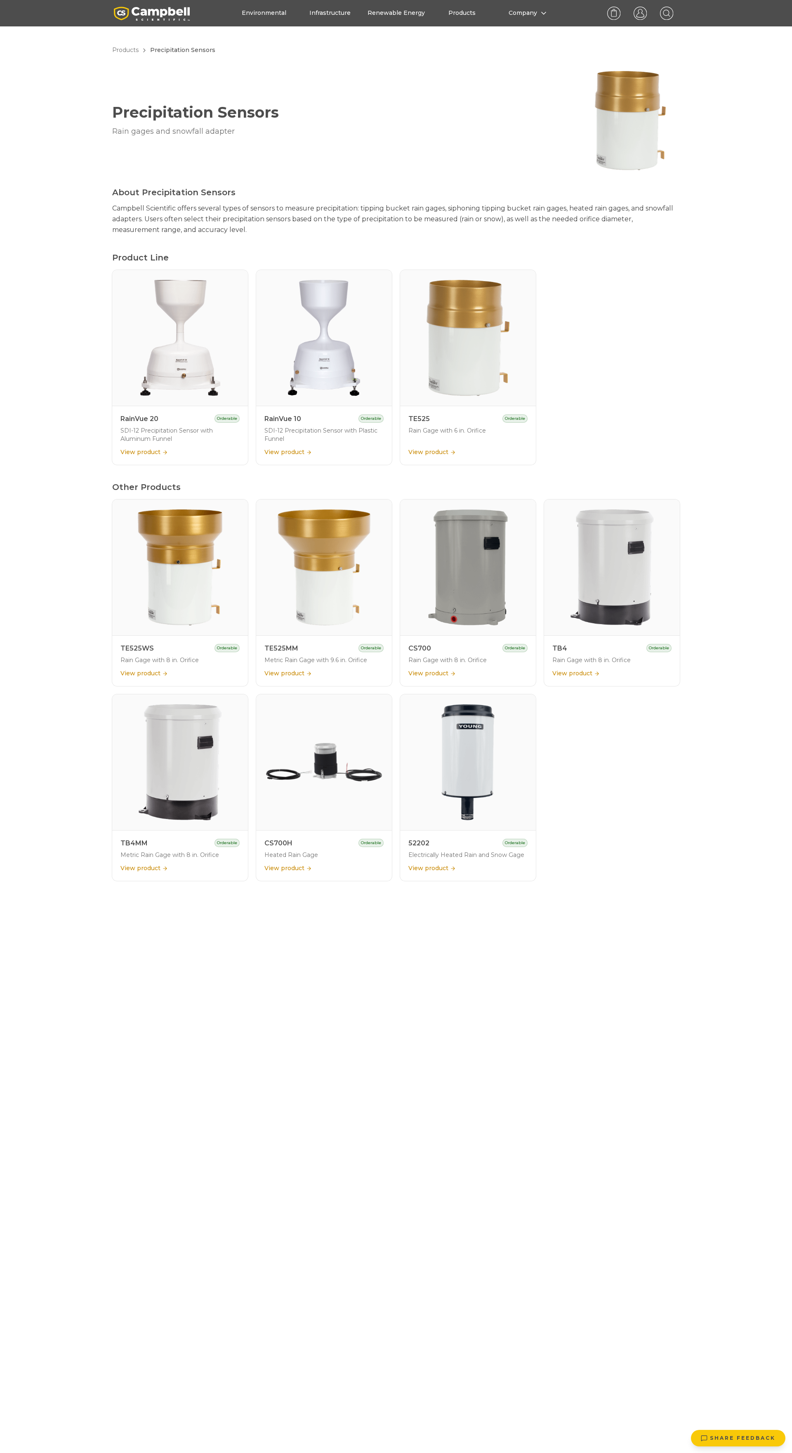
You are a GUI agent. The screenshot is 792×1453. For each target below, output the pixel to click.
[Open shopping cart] (614, 13)
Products (125, 50)
